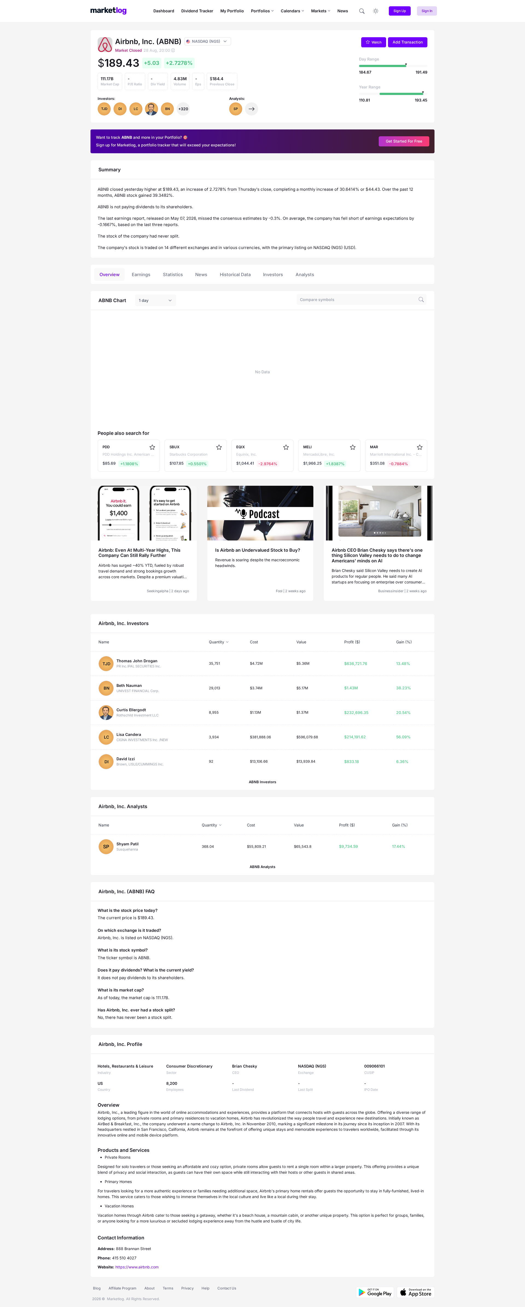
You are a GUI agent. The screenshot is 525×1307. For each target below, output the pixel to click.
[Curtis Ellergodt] (151, 108)
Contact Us (226, 1288)
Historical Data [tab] (235, 274)
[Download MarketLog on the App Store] (414, 1292)
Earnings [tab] (141, 274)
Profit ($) (352, 642)
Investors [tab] (273, 274)
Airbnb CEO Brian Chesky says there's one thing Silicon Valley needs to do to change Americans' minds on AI (377, 555)
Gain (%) (404, 642)
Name (103, 642)
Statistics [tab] (173, 274)
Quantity (216, 642)
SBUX (174, 447)
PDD (106, 447)
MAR (374, 447)
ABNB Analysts (262, 866)
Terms (168, 1288)
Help (205, 1288)
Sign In (427, 11)
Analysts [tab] (305, 274)
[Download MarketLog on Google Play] (375, 1292)
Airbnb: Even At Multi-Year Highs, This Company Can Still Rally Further (139, 552)
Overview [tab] (109, 274)
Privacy (187, 1288)
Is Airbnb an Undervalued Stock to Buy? (257, 550)
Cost (254, 642)
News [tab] (201, 274)
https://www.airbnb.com (137, 1267)
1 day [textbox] (143, 300)
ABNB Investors (262, 782)
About (149, 1288)
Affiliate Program (122, 1288)
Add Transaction (408, 42)
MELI (307, 447)
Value (301, 642)
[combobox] (155, 300)
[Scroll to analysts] (251, 108)
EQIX (240, 447)
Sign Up (399, 11)
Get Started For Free (404, 141)
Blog (97, 1288)
